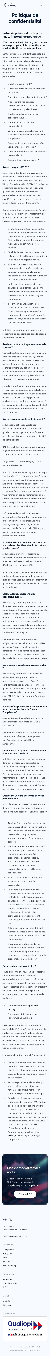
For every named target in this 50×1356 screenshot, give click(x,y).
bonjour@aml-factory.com (15, 1236)
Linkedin (7, 1301)
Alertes (6, 1261)
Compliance (8, 1249)
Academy (7, 1279)
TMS (5, 1257)
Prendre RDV (25, 1194)
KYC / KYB (7, 1253)
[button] (41, 5)
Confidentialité (10, 1283)
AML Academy (9, 1265)
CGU (5, 1287)
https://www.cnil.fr (17, 1135)
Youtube (7, 1305)
